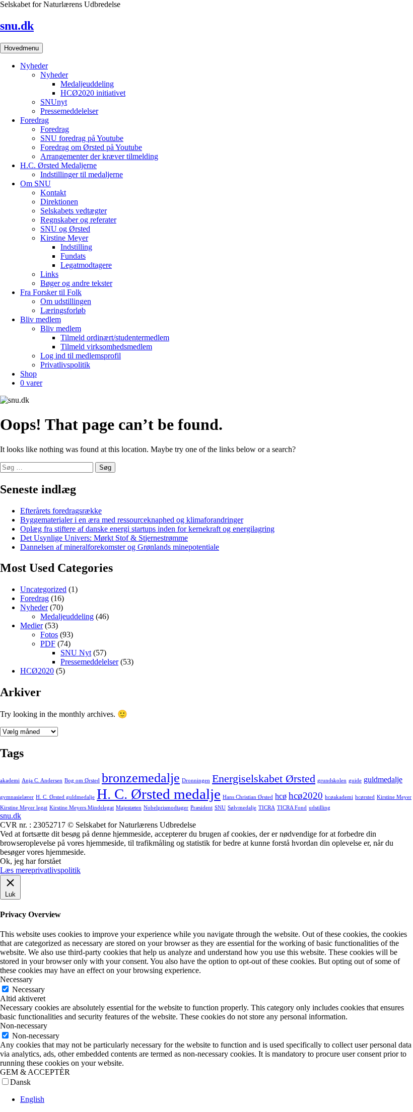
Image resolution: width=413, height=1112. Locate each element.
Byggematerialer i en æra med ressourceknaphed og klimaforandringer (131, 519)
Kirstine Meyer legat (23, 807)
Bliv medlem (40, 319)
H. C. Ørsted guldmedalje (65, 797)
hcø (281, 796)
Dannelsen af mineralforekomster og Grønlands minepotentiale (119, 547)
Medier (31, 625)
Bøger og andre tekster (76, 283)
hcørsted (365, 797)
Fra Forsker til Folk (51, 292)
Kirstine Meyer (64, 238)
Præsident (201, 807)
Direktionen (59, 201)
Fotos (49, 634)
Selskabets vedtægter (73, 210)
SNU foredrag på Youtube (81, 138)
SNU (220, 807)
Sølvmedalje (242, 807)
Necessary (28, 989)
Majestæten (129, 807)
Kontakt (53, 192)
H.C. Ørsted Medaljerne (58, 165)
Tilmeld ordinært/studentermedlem (114, 337)
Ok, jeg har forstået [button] (30, 861)
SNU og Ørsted (65, 229)
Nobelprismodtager (166, 807)
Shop (28, 373)
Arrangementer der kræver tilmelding (99, 156)
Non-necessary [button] (23, 1025)
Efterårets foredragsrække (61, 510)
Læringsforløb (63, 310)
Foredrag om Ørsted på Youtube (91, 147)
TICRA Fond (292, 807)
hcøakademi (339, 797)
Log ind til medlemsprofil (80, 355)
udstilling (319, 807)
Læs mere (15, 870)
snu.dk (17, 25)
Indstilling (76, 247)
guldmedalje (383, 779)
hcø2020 (306, 795)
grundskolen (332, 780)
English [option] (32, 1099)
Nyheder (34, 65)
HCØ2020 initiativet (92, 93)
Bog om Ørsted (82, 780)
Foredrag (34, 120)
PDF (47, 643)
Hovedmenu (21, 48)
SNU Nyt (75, 652)
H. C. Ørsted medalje (159, 794)
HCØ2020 (37, 670)
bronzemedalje (141, 777)
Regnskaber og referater (78, 219)
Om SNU (35, 183)
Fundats (73, 256)
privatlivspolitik (56, 870)
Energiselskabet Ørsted (263, 778)
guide (355, 780)
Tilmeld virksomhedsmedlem (106, 346)
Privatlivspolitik (65, 364)
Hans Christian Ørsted (248, 797)
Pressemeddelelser (69, 111)
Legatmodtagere (86, 265)
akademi (10, 780)
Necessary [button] (16, 979)
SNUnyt (53, 102)
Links (49, 274)
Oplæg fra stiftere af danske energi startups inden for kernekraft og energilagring (147, 529)
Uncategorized (43, 589)
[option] (216, 1099)
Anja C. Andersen (42, 780)
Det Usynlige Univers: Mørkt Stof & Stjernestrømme (104, 538)
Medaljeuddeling (87, 84)
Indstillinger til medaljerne (81, 174)
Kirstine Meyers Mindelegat (81, 807)
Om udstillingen (65, 301)
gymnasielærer (17, 797)
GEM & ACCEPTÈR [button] (35, 1072)
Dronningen (196, 780)
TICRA (266, 807)
